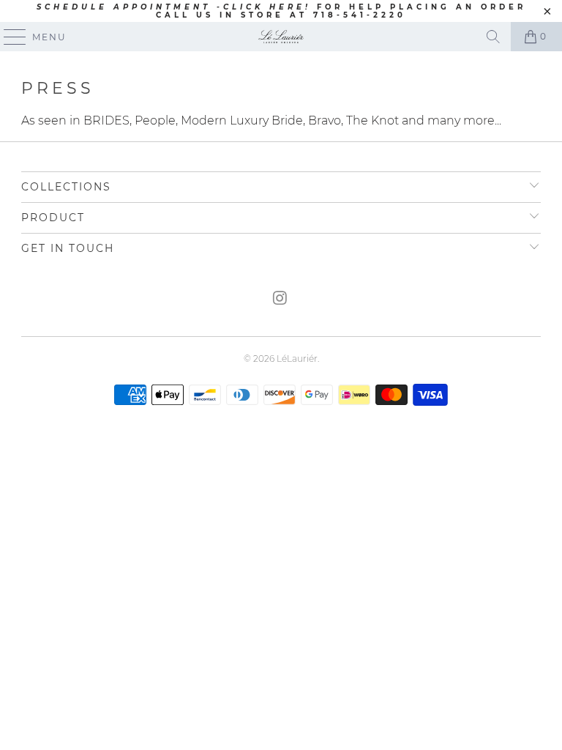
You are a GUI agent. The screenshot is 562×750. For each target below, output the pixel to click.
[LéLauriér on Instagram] (280, 299)
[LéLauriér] (281, 36)
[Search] (493, 36)
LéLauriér (297, 358)
